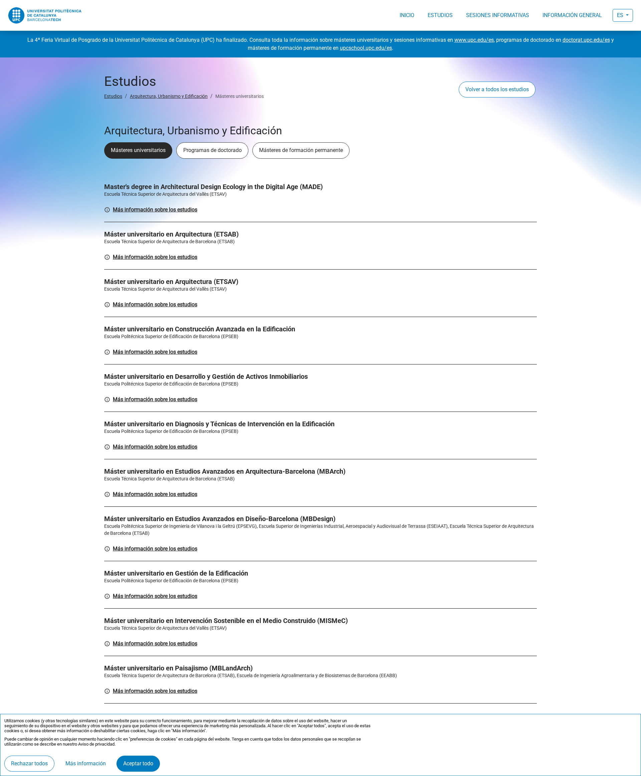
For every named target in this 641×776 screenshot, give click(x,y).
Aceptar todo (138, 763)
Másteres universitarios (138, 150)
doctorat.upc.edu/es (586, 40)
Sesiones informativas (497, 15)
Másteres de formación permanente (301, 150)
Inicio (407, 15)
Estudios (440, 15)
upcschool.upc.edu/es (366, 48)
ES (621, 15)
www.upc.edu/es (474, 40)
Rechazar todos (29, 763)
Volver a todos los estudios (497, 89)
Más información (85, 763)
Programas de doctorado (212, 150)
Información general (572, 15)
